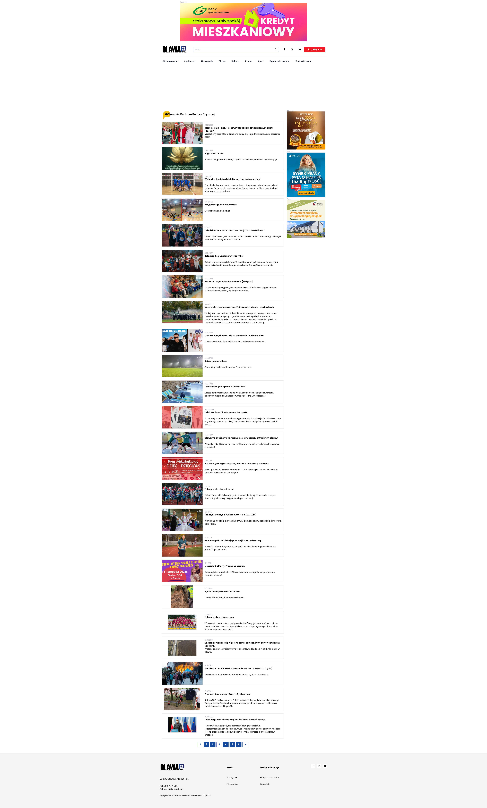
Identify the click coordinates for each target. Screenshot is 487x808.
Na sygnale (207, 61)
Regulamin (265, 784)
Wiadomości (232, 784)
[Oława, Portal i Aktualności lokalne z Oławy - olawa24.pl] (174, 49)
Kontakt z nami (303, 61)
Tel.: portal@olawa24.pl (171, 789)
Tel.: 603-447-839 (169, 786)
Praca (248, 61)
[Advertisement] (243, 87)
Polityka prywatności (269, 777)
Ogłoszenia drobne (279, 61)
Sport (260, 61)
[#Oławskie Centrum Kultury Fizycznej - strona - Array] (200, 744)
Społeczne (189, 61)
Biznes (222, 61)
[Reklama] (243, 22)
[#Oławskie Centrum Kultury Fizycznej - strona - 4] (245, 744)
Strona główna (170, 61)
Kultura (235, 61)
